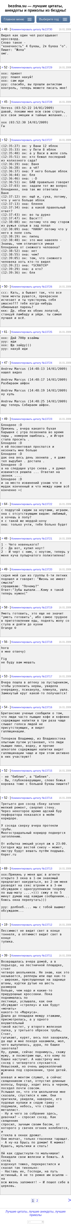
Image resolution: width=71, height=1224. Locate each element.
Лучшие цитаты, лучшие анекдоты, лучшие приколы (35, 1213)
